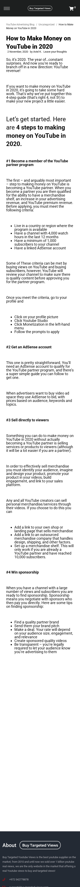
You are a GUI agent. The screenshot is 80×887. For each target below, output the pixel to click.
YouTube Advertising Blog (20, 24)
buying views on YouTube (26, 267)
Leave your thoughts (55, 51)
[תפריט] (6, 8)
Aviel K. (37, 51)
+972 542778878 (19, 879)
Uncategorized (47, 24)
